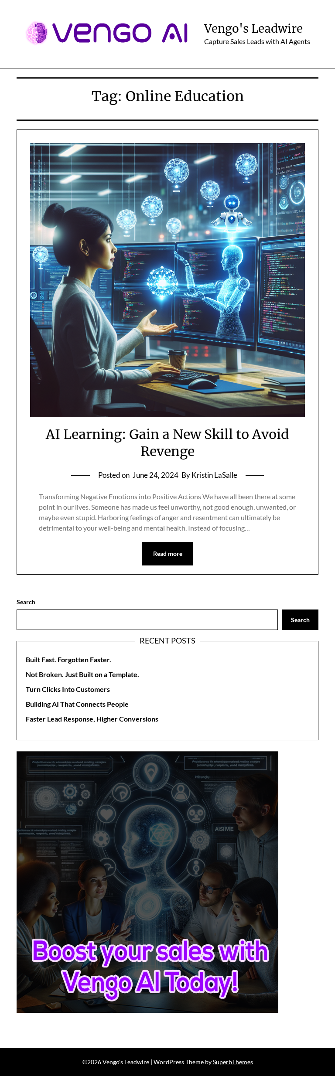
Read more (167, 553)
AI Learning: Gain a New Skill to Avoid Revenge (167, 443)
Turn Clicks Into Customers (68, 689)
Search (26, 602)
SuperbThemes (233, 1062)
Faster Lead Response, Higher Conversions (92, 719)
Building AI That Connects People (77, 704)
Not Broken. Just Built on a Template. (82, 674)
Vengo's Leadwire (253, 28)
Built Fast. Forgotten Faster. (68, 659)
